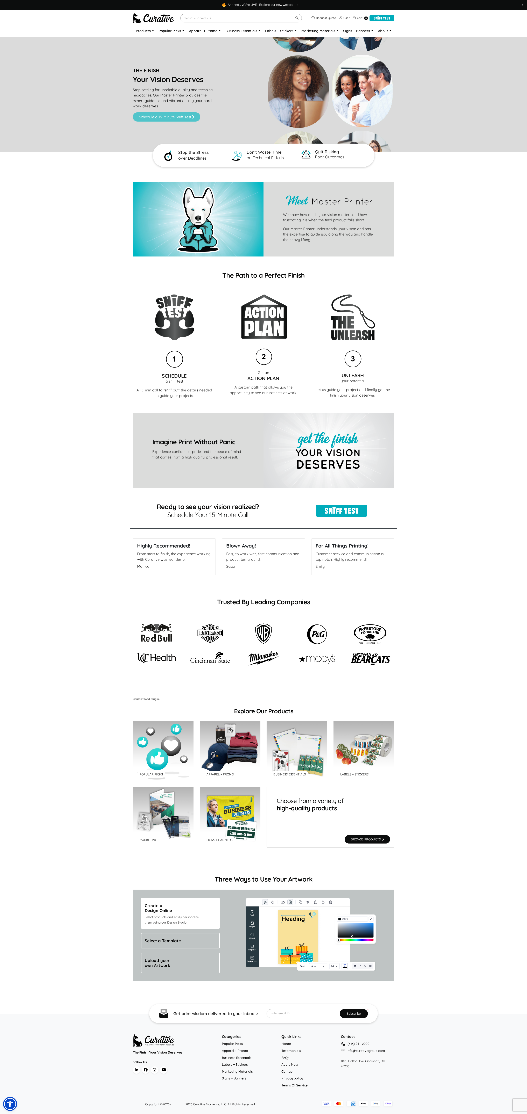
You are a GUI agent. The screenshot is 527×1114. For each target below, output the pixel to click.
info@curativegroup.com (366, 1051)
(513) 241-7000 (358, 1044)
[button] (10, 1104)
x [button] (522, 4)
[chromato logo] (174, 1040)
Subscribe (354, 1013)
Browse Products (366, 839)
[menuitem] (145, 31)
